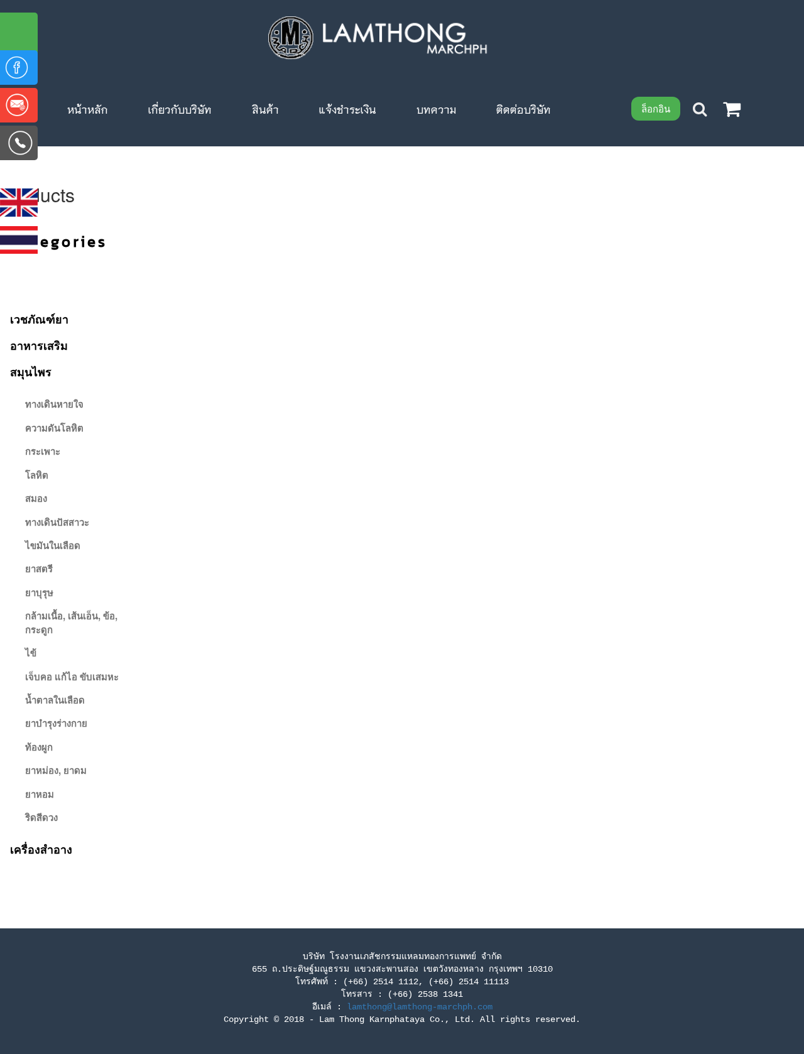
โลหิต (36, 475)
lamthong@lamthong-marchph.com (419, 1007)
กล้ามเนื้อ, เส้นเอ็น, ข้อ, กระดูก (71, 622)
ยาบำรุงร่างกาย (56, 723)
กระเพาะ (42, 451)
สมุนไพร (31, 372)
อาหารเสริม (39, 345)
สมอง (36, 498)
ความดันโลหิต (54, 428)
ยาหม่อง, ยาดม (56, 770)
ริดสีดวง (41, 817)
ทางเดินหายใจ (54, 404)
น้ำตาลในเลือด (55, 700)
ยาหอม (39, 794)
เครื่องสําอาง (41, 849)
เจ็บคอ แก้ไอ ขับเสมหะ (72, 676)
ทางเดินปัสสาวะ (57, 522)
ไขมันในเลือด (52, 545)
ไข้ (30, 653)
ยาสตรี (39, 568)
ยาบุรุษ (39, 592)
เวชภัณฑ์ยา (39, 319)
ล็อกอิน (655, 108)
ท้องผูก (39, 747)
